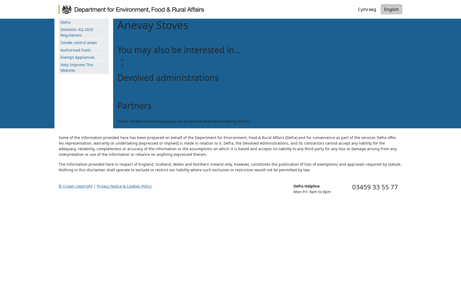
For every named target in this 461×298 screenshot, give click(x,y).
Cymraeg (367, 9)
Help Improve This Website (77, 67)
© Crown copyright (76, 186)
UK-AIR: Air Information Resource (156, 65)
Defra (65, 22)
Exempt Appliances (78, 57)
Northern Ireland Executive (141, 93)
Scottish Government (136, 87)
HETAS (123, 115)
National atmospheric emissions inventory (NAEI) (169, 59)
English (391, 9)
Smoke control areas (79, 42)
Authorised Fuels (76, 50)
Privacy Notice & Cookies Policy (124, 186)
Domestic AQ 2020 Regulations (77, 32)
